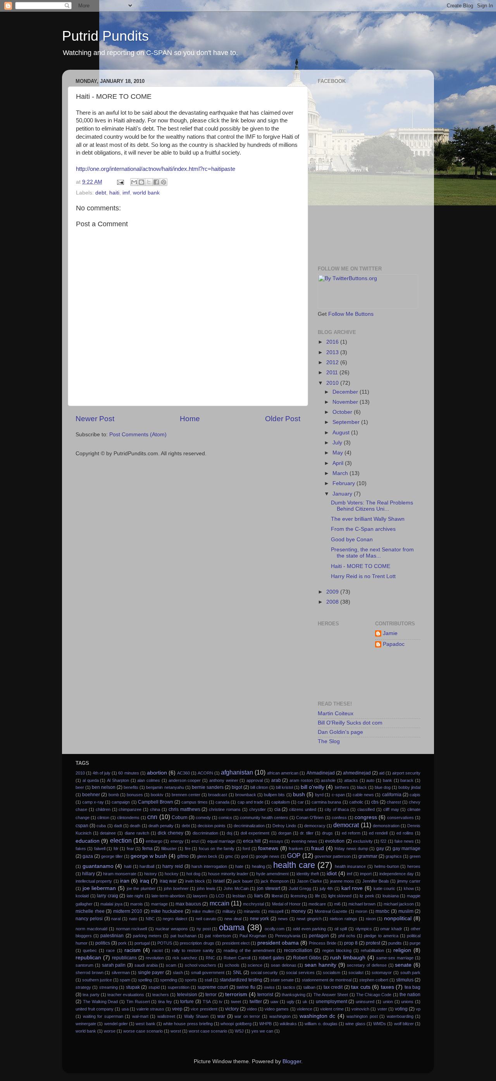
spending (168, 980)
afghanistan (237, 772)
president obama (278, 943)
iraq (144, 881)
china (155, 809)
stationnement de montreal (326, 980)
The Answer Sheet (330, 994)
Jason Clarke (309, 881)
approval (254, 780)
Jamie (390, 633)
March (341, 473)
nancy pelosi (89, 918)
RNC (210, 957)
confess (339, 817)
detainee (108, 833)
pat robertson (218, 935)
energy (177, 841)
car (301, 802)
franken (296, 848)
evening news (304, 841)
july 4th (326, 888)
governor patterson (333, 856)
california (391, 794)
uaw (274, 1001)
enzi (195, 841)
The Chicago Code (374, 994)
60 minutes (128, 773)
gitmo (183, 856)
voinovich (360, 1009)
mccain (219, 903)
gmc (229, 856)
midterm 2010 (128, 911)
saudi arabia (146, 965)
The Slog (329, 741)
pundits (395, 943)
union (388, 1001)
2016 (333, 342)
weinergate (86, 1023)
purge (415, 943)
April (338, 463)
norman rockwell (131, 928)
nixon (371, 918)
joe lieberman (99, 888)
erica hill (252, 841)
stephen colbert (373, 980)
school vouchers (201, 965)
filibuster (169, 848)
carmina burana (326, 802)
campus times (194, 802)
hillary (88, 873)
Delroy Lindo (284, 825)
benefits (131, 787)
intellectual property (94, 881)
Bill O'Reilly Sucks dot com (350, 723)
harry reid (172, 866)
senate (403, 965)
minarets (252, 911)
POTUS (164, 943)
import (366, 873)
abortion (157, 773)
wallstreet (166, 1016)
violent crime (332, 1009)
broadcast (217, 794)
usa (125, 1009)
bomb (113, 794)
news (283, 918)
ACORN (205, 773)
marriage (159, 904)
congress (366, 817)
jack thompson (274, 881)
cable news (363, 794)
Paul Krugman (252, 935)
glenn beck (207, 856)
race (110, 950)
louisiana (390, 895)
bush (299, 794)
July (338, 443)
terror (211, 994)
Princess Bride (322, 943)
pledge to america (381, 935)
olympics (363, 928)
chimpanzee (130, 809)
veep (177, 1009)
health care (294, 865)
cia (277, 809)
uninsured (365, 1001)
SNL (237, 972)
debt (100, 193)
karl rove (352, 888)
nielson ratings (343, 918)
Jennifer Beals (375, 881)
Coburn (180, 817)
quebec (90, 950)
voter (382, 1009)
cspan (82, 825)
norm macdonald (91, 928)
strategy (83, 987)
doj (229, 833)
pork (122, 943)
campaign (121, 802)
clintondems (128, 817)
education (88, 841)
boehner (91, 794)
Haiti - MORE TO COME (360, 566)
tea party (91, 994)
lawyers (200, 895)
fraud (317, 848)
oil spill (340, 928)
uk (305, 1001)
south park (410, 972)
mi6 (337, 904)
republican (88, 958)
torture (187, 1001)
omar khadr (391, 928)
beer (80, 787)
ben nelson (103, 787)
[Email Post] (120, 182)
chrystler (257, 809)
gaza (88, 856)
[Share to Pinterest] (163, 182)
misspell (275, 911)
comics (225, 817)
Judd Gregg (300, 888)
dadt (118, 825)
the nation (410, 994)
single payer (151, 972)
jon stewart (268, 888)
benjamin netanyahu (165, 787)
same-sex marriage (394, 957)
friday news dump (351, 848)
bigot (237, 787)
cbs (375, 802)
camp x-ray (93, 802)
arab (276, 780)
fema (147, 848)
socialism (331, 972)
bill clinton (259, 787)
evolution (334, 841)
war (221, 1016)
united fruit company (95, 1009)
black (362, 787)
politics (102, 943)
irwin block (195, 881)
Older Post (282, 419)
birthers (342, 787)
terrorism (236, 994)
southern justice (97, 980)
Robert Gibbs (307, 958)
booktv (157, 794)
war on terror (247, 1016)
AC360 (183, 773)
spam (125, 980)
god (244, 856)
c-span (338, 794)
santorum (84, 965)
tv (220, 1001)
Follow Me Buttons (351, 314)
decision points (212, 825)
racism (132, 950)
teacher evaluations (125, 994)
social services (300, 972)
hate (239, 866)
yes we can (262, 1031)
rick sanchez (184, 957)
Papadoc (394, 644)
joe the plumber (141, 888)
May (338, 453)
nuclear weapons (171, 928)
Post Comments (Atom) (138, 434)
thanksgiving (293, 994)
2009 (333, 592)
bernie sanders (208, 787)
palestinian (112, 935)
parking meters (147, 935)
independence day (396, 873)
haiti (114, 193)
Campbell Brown (155, 802)
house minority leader (228, 873)
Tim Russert (138, 1001)
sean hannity (320, 965)
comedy (203, 817)
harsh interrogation (209, 866)
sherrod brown (89, 972)
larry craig (107, 896)
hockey (172, 873)
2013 (333, 352)
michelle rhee (90, 911)
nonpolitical (398, 918)
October (343, 412)
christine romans (225, 809)
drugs (327, 833)
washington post (362, 1016)
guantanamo (98, 866)
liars (258, 896)
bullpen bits (274, 794)
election (121, 840)
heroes (413, 866)
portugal (142, 943)
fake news (404, 841)
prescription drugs (197, 943)
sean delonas (283, 965)
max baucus (188, 904)
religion (402, 950)
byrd (319, 794)
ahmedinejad (357, 773)
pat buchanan (183, 935)
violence (304, 1009)
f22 (383, 841)
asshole (328, 780)
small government (208, 972)
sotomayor (382, 972)
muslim (405, 911)
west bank (145, 1023)
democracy (315, 825)
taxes (387, 987)
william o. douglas (321, 1023)
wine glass (355, 1023)
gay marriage (406, 848)
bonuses (135, 794)
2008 (333, 602)
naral (116, 918)
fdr (116, 848)
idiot (332, 873)
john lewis (206, 888)
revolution (155, 957)
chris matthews (184, 809)
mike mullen (203, 911)
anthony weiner (223, 780)
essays (276, 841)
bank (387, 780)
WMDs (379, 1023)
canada (222, 802)
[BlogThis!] (141, 182)
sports (191, 980)
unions (407, 1001)
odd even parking (309, 928)
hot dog (193, 873)
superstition (178, 987)
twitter (256, 1001)
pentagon (319, 935)
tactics (289, 987)
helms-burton (386, 866)
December (346, 392)
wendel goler (116, 1023)
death (135, 825)
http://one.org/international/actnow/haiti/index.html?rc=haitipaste (155, 169)
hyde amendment (272, 873)
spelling (145, 980)
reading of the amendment (249, 950)
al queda (91, 780)
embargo (154, 841)
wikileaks (288, 1023)
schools (232, 965)
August (341, 432)
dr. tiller (306, 833)
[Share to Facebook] (156, 182)
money (298, 911)
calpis (415, 794)
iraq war (168, 881)
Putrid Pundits (105, 36)
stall (208, 980)
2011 (332, 372)
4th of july (101, 773)
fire (188, 848)
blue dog (383, 787)
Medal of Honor (286, 904)
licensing (299, 895)
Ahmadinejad (321, 773)
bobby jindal (409, 787)
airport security (406, 773)
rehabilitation (372, 950)
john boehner (176, 888)
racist (157, 950)
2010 (333, 383)
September (346, 422)
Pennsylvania (287, 935)
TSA (207, 1001)
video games (277, 1009)
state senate (282, 980)
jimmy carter (408, 881)
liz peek (367, 895)
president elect (236, 943)
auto (370, 780)
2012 (333, 362)
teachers (160, 994)
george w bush (149, 856)
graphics (394, 856)
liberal (277, 895)
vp (418, 1009)
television (187, 994)
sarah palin (114, 965)
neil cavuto (206, 918)
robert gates (271, 958)
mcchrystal (253, 904)
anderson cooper (185, 780)
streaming (108, 987)
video (252, 1009)
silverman (121, 972)
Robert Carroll (237, 957)
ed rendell (378, 833)
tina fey (165, 1001)
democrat (346, 824)
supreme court (213, 987)
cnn (152, 816)
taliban (309, 987)
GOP (294, 855)
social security (264, 972)
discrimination (205, 833)
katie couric (385, 888)
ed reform (351, 833)
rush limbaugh (347, 958)
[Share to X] (149, 182)
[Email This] (134, 182)
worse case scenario (143, 1031)
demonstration (386, 825)
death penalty (161, 825)
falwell (99, 848)
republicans (124, 958)
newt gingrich (309, 918)
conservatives (400, 817)
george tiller (112, 856)
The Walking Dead (100, 1001)
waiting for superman (103, 1016)
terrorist (265, 994)
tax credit (333, 987)
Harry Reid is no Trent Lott (363, 576)
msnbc (382, 911)
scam (171, 965)
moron (361, 911)
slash (178, 972)
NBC (150, 918)
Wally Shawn (196, 1016)
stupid (154, 987)
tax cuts (360, 987)
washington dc (318, 1016)
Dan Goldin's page (340, 732)
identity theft (307, 873)
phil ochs (346, 935)
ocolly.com (274, 928)
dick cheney (170, 833)
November (346, 402)
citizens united (302, 809)
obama (232, 927)
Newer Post (95, 419)
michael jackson (399, 904)
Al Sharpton (118, 780)
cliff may (391, 809)
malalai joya (111, 904)
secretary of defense (367, 965)
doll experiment (255, 833)
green (415, 856)
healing (258, 866)
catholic (356, 802)
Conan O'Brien (310, 817)
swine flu (245, 987)
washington (280, 1016)
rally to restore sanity (193, 950)
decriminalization (249, 825)
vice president (204, 1009)
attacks (351, 780)
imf (126, 193)
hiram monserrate (119, 873)
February (344, 483)
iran (124, 881)
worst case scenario (208, 1031)
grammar (367, 856)
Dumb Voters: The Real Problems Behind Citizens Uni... (372, 506)
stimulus (404, 980)
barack (406, 780)
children (103, 809)
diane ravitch (137, 833)
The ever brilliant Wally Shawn (368, 519)
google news (267, 856)
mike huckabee (167, 911)
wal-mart (140, 1016)
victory (232, 1009)
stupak (133, 987)
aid (381, 773)
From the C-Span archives (363, 529)
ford (246, 848)
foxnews (268, 848)
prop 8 (351, 943)
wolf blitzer (404, 1023)
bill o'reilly (312, 787)
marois (136, 904)
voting (401, 1009)
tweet (236, 1001)
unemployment (331, 1001)
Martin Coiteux (335, 713)
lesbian (239, 895)
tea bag (412, 987)
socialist (355, 972)
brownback (245, 794)
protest (373, 943)
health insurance (350, 866)
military (229, 911)
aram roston (301, 780)
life (317, 895)
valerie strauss (150, 1009)
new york (259, 918)
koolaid (82, 895)
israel (219, 881)
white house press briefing (188, 1023)
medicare (317, 904)
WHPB (265, 1023)
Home (190, 419)
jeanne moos (342, 881)
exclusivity (363, 841)
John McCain (236, 888)
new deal (232, 918)
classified (366, 809)
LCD (220, 895)
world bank (146, 193)
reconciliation (298, 950)
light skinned (340, 895)
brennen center (186, 794)
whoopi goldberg (235, 1023)
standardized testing (241, 980)
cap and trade (251, 802)
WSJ (239, 1031)
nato (133, 918)
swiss (269, 987)
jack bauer (243, 881)
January (343, 494)
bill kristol (284, 787)
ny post (203, 928)
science (255, 965)
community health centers (264, 817)
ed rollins (404, 833)
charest (394, 802)
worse (109, 1031)
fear (130, 848)
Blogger (291, 1061)
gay (380, 848)
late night (135, 895)
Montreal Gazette (331, 911)
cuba (101, 825)
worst (175, 1031)
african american (282, 773)
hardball (147, 866)
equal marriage (221, 841)
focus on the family (216, 848)
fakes (81, 848)
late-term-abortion (168, 895)
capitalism (280, 802)
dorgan (284, 833)
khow (409, 888)
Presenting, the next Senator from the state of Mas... (372, 553)
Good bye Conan (352, 539)
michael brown (361, 904)
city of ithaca (337, 809)
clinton (103, 817)
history (150, 873)
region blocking (336, 950)
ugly (290, 1001)
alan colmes (148, 780)
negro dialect (175, 918)
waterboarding (400, 1016)
